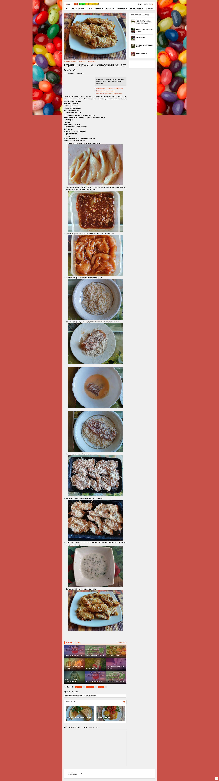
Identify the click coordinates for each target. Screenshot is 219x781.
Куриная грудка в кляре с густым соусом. (109, 88)
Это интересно (121, 8)
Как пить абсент (140, 37)
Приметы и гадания (135, 8)
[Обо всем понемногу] (86, 5)
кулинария (82, 61)
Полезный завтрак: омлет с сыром (79, 717)
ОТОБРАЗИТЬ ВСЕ (121, 642)
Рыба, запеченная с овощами (105, 91)
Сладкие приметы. (141, 53)
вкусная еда (91, 61)
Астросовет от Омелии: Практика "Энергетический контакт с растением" (144, 21)
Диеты (89, 8)
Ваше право (149, 8)
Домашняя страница (70, 61)
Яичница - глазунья (104, 717)
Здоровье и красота (77, 8)
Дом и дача (109, 8)
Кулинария (98, 8)
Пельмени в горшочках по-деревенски (109, 93)
